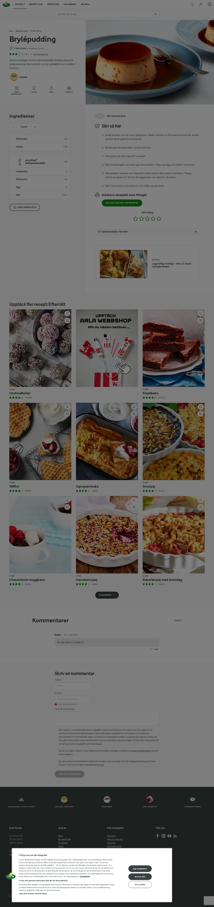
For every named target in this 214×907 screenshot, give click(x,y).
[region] (92, 875)
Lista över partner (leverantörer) (33, 893)
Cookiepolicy (85, 876)
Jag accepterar (140, 868)
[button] (11, 876)
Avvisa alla (140, 876)
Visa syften (140, 884)
